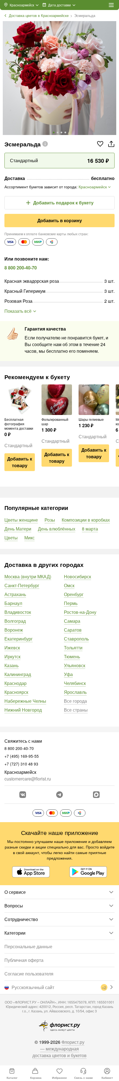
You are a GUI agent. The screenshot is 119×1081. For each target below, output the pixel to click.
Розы (50, 520)
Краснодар (15, 683)
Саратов (73, 630)
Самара (72, 621)
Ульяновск (74, 665)
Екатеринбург (18, 638)
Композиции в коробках (86, 520)
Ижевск (12, 647)
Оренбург (74, 594)
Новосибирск (77, 576)
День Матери (17, 529)
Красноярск (16, 692)
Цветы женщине (21, 520)
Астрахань (15, 594)
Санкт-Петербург (21, 585)
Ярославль (75, 692)
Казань (11, 665)
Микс (29, 537)
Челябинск (75, 683)
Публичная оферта (23, 960)
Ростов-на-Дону (80, 612)
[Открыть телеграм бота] (59, 794)
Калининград (17, 674)
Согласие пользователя (28, 973)
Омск (69, 585)
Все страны (76, 710)
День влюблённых (56, 529)
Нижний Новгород (23, 710)
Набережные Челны (25, 701)
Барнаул (13, 603)
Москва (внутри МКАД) (27, 576)
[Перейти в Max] (96, 794)
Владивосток (17, 612)
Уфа (68, 674)
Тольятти (73, 647)
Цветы (11, 537)
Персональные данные (28, 946)
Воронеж (13, 630)
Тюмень (72, 656)
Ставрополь (76, 638)
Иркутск (12, 656)
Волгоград (15, 621)
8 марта (90, 529)
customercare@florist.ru (27, 778)
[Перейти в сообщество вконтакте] (22, 794)
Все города (75, 701)
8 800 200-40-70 (20, 267)
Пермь (70, 603)
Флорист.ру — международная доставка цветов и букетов (59, 1049)
